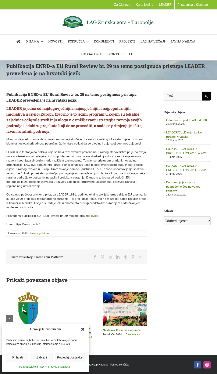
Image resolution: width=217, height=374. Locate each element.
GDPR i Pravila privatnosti (55, 366)
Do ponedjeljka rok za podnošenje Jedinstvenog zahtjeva (183, 187)
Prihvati (17, 357)
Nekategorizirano (40, 233)
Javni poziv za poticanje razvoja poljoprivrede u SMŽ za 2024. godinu (129, 334)
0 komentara (89, 334)
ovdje (94, 215)
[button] (83, 329)
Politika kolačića (28, 366)
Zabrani (41, 357)
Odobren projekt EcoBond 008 (186, 120)
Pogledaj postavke (69, 357)
